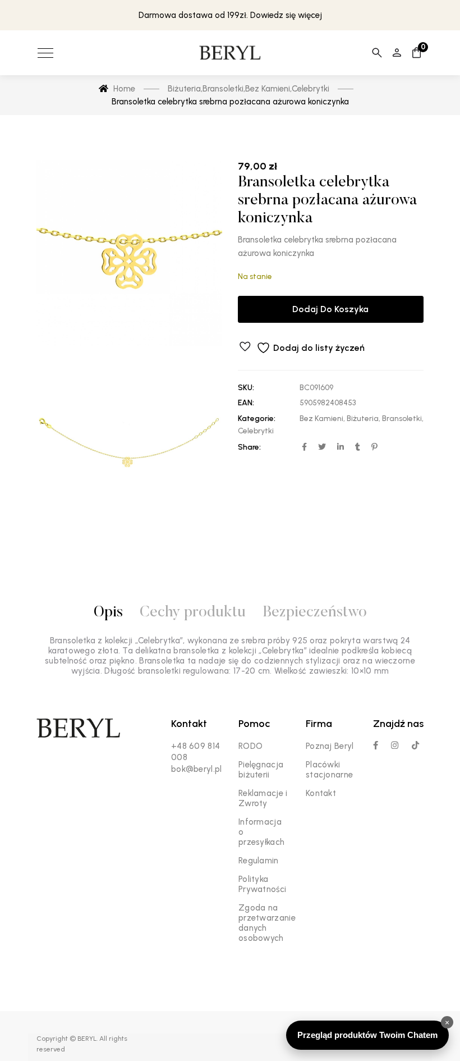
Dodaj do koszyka (330, 309)
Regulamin (258, 861)
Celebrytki (256, 431)
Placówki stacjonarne (329, 770)
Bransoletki (402, 418)
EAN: (246, 403)
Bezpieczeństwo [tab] (315, 612)
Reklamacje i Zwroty (263, 798)
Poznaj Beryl (330, 746)
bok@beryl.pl (196, 769)
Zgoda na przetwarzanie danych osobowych (267, 923)
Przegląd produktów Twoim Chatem (367, 1035)
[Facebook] (375, 745)
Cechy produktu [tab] (193, 612)
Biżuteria (363, 418)
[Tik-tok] (415, 745)
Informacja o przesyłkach (261, 832)
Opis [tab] (108, 612)
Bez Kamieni (321, 418)
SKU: (246, 387)
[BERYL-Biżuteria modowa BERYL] (229, 52)
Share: (249, 447)
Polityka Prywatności (262, 884)
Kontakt (321, 793)
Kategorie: (256, 418)
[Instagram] (394, 745)
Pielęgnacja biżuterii (260, 770)
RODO (250, 746)
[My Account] (397, 53)
